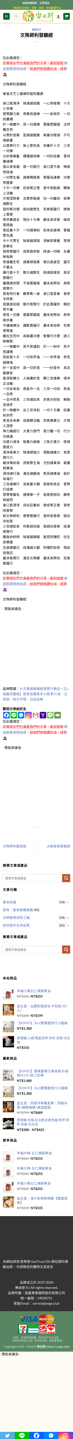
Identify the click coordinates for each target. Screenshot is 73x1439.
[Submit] (66, 878)
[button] (6, 16)
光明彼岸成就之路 (16, 918)
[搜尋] (16, 16)
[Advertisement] (36, 648)
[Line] (13, 715)
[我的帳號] (58, 16)
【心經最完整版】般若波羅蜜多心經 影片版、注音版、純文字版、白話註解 (36, 694)
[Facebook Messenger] (21, 715)
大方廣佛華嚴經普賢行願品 (40, 689)
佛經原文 (36, 29)
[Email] (57, 715)
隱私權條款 (55, 1340)
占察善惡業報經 (58, 846)
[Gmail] (35, 715)
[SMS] (50, 715)
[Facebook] (6, 715)
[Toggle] (68, 902)
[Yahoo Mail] (43, 715)
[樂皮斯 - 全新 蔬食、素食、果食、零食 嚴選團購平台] (38, 16)
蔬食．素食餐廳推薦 (18, 910)
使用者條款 (40, 1340)
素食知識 (9, 902)
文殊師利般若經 (14, 846)
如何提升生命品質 (16, 925)
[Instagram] (28, 715)
